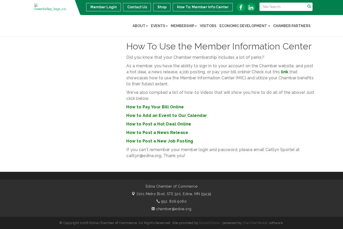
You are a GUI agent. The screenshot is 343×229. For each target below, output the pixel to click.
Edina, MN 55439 (173, 194)
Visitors (208, 26)
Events (158, 26)
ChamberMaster (255, 223)
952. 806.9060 (173, 201)
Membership (182, 26)
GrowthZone (209, 223)
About (139, 26)
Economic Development (243, 26)
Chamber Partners (292, 26)
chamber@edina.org (173, 209)
